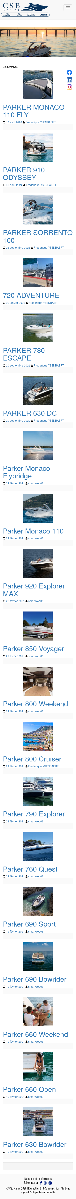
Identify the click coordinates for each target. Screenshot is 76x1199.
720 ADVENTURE (31, 295)
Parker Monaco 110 (33, 530)
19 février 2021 (15, 931)
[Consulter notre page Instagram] (45, 1182)
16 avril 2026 (14, 122)
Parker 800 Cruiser (32, 758)
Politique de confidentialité (42, 1192)
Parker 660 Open (29, 1089)
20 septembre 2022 (18, 365)
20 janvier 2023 (15, 303)
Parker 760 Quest (30, 869)
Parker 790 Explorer (34, 813)
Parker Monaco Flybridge (26, 471)
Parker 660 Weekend (35, 1034)
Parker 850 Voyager (33, 648)
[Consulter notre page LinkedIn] (50, 1182)
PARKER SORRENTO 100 (38, 236)
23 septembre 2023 (18, 247)
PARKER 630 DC (30, 413)
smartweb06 (35, 483)
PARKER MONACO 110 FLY (34, 110)
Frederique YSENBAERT (41, 122)
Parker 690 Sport (29, 923)
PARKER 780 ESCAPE (24, 354)
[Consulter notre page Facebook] (41, 1182)
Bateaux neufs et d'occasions (38, 1179)
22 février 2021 (15, 483)
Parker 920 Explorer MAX (34, 589)
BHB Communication (49, 1188)
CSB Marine (14, 1188)
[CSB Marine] (38, 10)
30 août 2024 (14, 185)
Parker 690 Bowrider (34, 979)
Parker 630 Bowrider (34, 1144)
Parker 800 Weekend (35, 703)
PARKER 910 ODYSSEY (24, 173)
